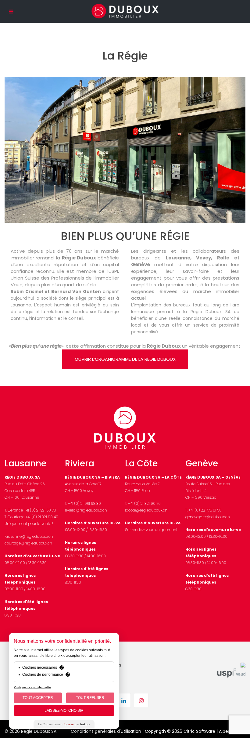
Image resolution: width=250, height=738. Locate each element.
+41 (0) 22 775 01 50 (205, 510)
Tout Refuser (90, 698)
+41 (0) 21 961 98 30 (84, 503)
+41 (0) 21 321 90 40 (41, 516)
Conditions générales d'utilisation (106, 731)
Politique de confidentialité (32, 687)
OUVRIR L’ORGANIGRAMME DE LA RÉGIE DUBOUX (125, 359)
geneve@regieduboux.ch (207, 516)
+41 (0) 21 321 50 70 (40, 510)
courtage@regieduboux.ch (28, 543)
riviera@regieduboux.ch (86, 510)
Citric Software (199, 731)
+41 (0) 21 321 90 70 (144, 503)
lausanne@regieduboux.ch (29, 536)
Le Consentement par (64, 724)
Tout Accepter (38, 698)
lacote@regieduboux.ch (146, 510)
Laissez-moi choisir (64, 710)
